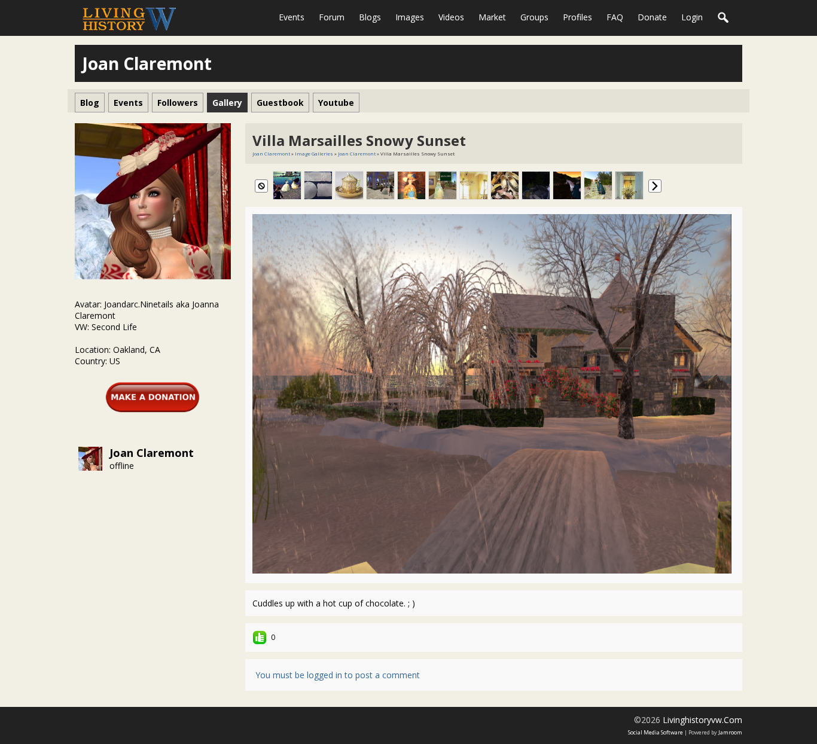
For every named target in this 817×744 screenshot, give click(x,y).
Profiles (577, 17)
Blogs (370, 17)
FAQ (614, 17)
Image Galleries (314, 153)
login (692, 17)
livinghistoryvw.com (702, 719)
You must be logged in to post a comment (337, 675)
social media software (655, 732)
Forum (332, 17)
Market (492, 17)
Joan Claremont (151, 453)
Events (291, 17)
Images (409, 17)
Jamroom (730, 732)
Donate (652, 17)
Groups (534, 17)
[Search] (723, 18)
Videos (451, 17)
